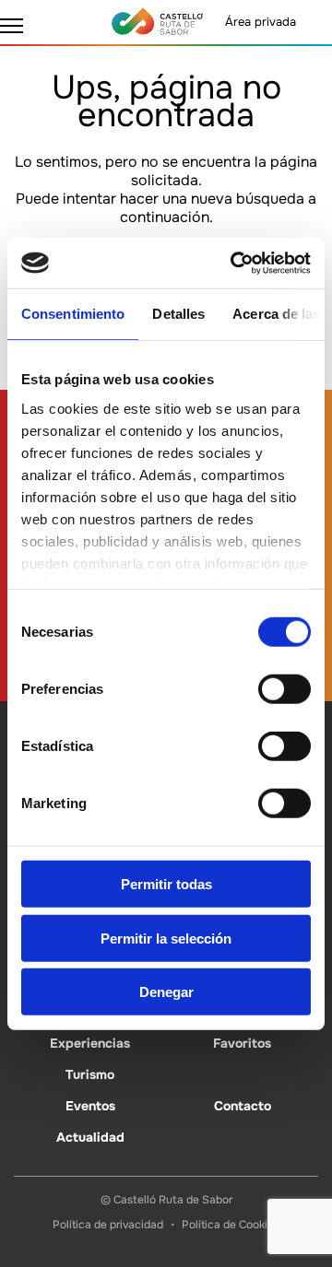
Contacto (242, 1105)
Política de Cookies (230, 1224)
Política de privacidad (108, 1224)
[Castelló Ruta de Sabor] (157, 21)
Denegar (166, 992)
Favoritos (242, 1043)
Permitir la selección (166, 937)
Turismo (89, 1074)
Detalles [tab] (178, 314)
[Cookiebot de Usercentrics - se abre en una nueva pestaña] (234, 263)
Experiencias (90, 1043)
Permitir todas (166, 884)
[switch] (284, 689)
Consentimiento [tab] (73, 314)
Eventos (90, 1105)
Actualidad (90, 1137)
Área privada (260, 21)
